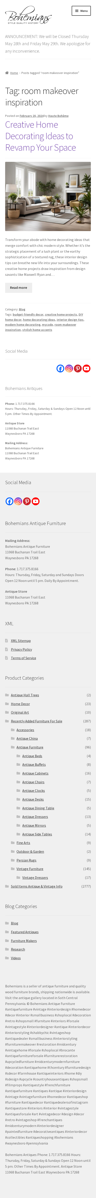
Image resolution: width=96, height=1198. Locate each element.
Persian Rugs (26, 860)
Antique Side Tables (37, 834)
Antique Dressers (35, 816)
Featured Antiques (25, 932)
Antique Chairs (33, 782)
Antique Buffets (34, 764)
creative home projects (61, 314)
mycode (47, 325)
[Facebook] (60, 368)
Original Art (20, 712)
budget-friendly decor (28, 314)
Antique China (27, 738)
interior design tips (70, 320)
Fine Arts (23, 842)
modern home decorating (22, 325)
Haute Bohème (58, 116)
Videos (16, 958)
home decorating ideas (39, 320)
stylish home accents (37, 330)
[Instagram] (69, 368)
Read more (18, 287)
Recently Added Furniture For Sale (36, 721)
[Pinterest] (78, 368)
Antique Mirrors (34, 825)
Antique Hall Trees (25, 695)
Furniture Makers (24, 940)
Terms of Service (23, 658)
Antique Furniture (30, 747)
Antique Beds (32, 756)
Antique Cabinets (35, 773)
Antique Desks (33, 799)
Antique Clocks (33, 790)
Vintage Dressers (35, 877)
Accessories (25, 730)
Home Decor (20, 703)
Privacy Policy (21, 649)
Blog (22, 309)
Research (18, 949)
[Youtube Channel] (86, 368)
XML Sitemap (21, 640)
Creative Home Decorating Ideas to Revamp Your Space (40, 135)
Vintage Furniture (30, 868)
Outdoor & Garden (30, 851)
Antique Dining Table (38, 808)
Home (14, 73)
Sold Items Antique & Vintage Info (37, 886)
